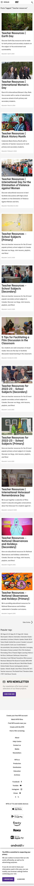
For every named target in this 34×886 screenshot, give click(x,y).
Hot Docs (3, 655)
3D (1, 634)
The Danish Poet (17, 671)
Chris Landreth (5, 645)
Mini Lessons (27, 658)
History (30, 653)
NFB (27, 661)
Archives (17, 775)
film (20, 650)
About (17, 738)
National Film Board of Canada (16, 661)
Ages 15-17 (14, 634)
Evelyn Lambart (13, 650)
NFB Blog (6, 2)
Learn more (21, 879)
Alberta (11, 637)
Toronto (14, 674)
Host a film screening (17, 731)
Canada (23, 642)
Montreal (3, 661)
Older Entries (26, 622)
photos (26, 666)
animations (4, 640)
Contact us (17, 745)
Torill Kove (8, 674)
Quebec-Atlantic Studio (8, 669)
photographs (19, 666)
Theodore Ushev (28, 671)
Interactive (23, 655)
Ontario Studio (5, 666)
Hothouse (10, 655)
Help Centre (17, 741)
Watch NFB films (17, 719)
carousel (29, 642)
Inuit (9, 658)
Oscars (12, 666)
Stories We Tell (27, 669)
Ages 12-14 (6, 634)
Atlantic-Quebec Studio (21, 640)
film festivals (26, 650)
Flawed (15, 653)
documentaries (5, 647)
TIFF (2, 674)
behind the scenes (14, 642)
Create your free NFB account (17, 716)
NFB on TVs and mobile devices (17, 804)
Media (17, 749)
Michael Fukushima (17, 658)
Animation (17, 637)
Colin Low (13, 645)
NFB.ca (17, 760)
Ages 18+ (20, 634)
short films (18, 669)
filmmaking (4, 653)
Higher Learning (22, 653)
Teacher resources (6, 671)
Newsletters (17, 753)
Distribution (17, 767)
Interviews (4, 658)
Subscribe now (9, 694)
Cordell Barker (21, 645)
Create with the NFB (17, 727)
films (10, 653)
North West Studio (26, 663)
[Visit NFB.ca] (20, 2)
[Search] (32, 2)
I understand (8, 879)
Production (17, 763)
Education (23, 647)
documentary (15, 647)
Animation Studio (26, 637)
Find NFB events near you (17, 723)
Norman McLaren (15, 663)
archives (10, 640)
